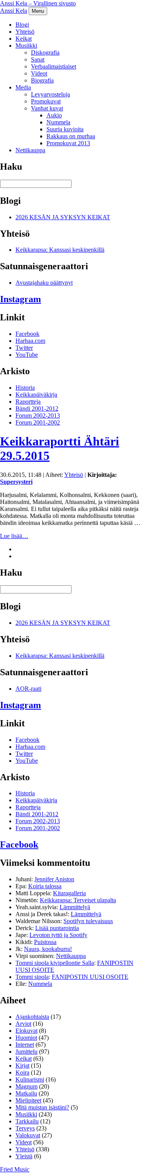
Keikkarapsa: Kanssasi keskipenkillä (59, 249)
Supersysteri (16, 481)
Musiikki (26, 45)
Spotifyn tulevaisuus (88, 921)
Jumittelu (26, 1051)
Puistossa (45, 942)
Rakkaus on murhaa (70, 136)
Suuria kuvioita (65, 129)
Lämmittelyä (75, 907)
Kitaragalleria (69, 893)
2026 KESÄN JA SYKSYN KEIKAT (62, 217)
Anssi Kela (13, 10)
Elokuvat (26, 1030)
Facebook (27, 333)
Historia (25, 387)
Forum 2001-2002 (37, 422)
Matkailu (26, 1093)
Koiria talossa (44, 886)
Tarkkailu (27, 1121)
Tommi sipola (32, 976)
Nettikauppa (30, 150)
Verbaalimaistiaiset (53, 66)
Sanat (37, 59)
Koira (22, 1072)
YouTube (26, 354)
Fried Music (14, 1169)
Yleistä (23, 1156)
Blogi (22, 24)
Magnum (26, 1086)
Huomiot (26, 1037)
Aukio (54, 115)
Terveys (25, 1128)
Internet (24, 1044)
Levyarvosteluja (50, 94)
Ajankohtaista (32, 1016)
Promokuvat (46, 101)
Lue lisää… (14, 536)
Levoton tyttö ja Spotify (58, 935)
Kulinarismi (29, 1079)
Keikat (23, 38)
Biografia (42, 80)
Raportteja (28, 401)
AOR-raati (28, 688)
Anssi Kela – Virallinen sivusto (38, 3)
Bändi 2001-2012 (36, 408)
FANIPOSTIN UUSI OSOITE (90, 976)
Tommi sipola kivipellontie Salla (54, 963)
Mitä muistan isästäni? (42, 1107)
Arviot (23, 1023)
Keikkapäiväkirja (36, 394)
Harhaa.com (30, 340)
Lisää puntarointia (57, 928)
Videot (39, 73)
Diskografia (45, 52)
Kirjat (22, 1065)
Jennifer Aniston (54, 879)
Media (23, 87)
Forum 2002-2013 (37, 415)
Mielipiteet (28, 1100)
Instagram (20, 299)
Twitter (24, 347)
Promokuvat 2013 (68, 143)
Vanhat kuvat (47, 108)
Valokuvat (27, 1135)
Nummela (58, 122)
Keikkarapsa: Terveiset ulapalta (78, 900)
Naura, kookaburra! (48, 949)
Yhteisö (24, 31)
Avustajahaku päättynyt (44, 282)
